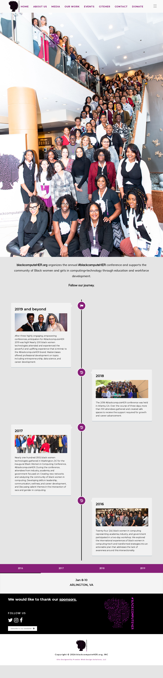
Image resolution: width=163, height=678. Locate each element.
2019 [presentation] (142, 568)
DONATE (137, 6)
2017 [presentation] (61, 568)
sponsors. (68, 599)
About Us (40, 6)
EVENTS (89, 6)
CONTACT (121, 6)
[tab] (20, 568)
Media (55, 6)
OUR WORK (72, 6)
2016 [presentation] (20, 568)
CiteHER (104, 6)
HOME (25, 6)
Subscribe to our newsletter (21, 628)
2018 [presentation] (101, 568)
